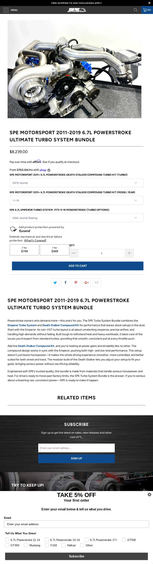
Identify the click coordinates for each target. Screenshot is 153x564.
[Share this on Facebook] (65, 283)
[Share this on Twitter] (55, 283)
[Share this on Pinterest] (76, 283)
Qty (72, 245)
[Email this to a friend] (96, 283)
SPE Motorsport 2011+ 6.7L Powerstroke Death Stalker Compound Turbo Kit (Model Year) (72, 192)
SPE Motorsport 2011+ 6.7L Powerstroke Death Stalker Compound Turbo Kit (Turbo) (69, 174)
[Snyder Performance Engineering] (76, 10)
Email (7, 517)
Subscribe (76, 556)
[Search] (137, 10)
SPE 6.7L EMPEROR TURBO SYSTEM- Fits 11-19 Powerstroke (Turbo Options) (59, 209)
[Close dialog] (149, 495)
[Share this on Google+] (86, 283)
